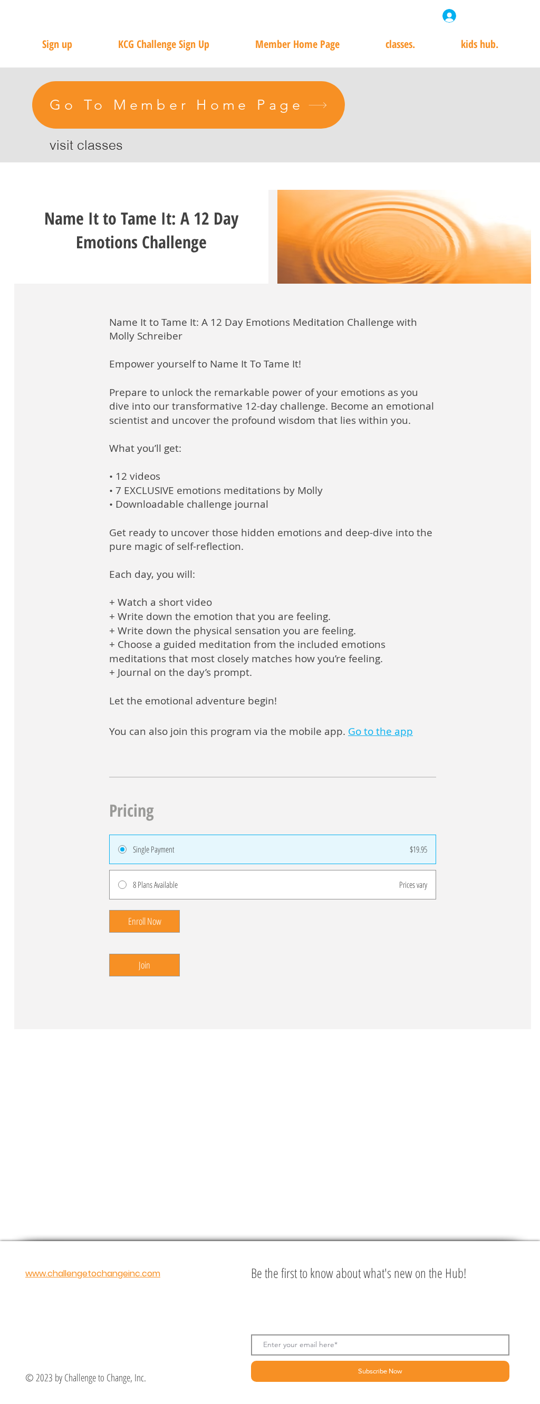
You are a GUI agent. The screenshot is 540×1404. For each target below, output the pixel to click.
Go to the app (380, 731)
